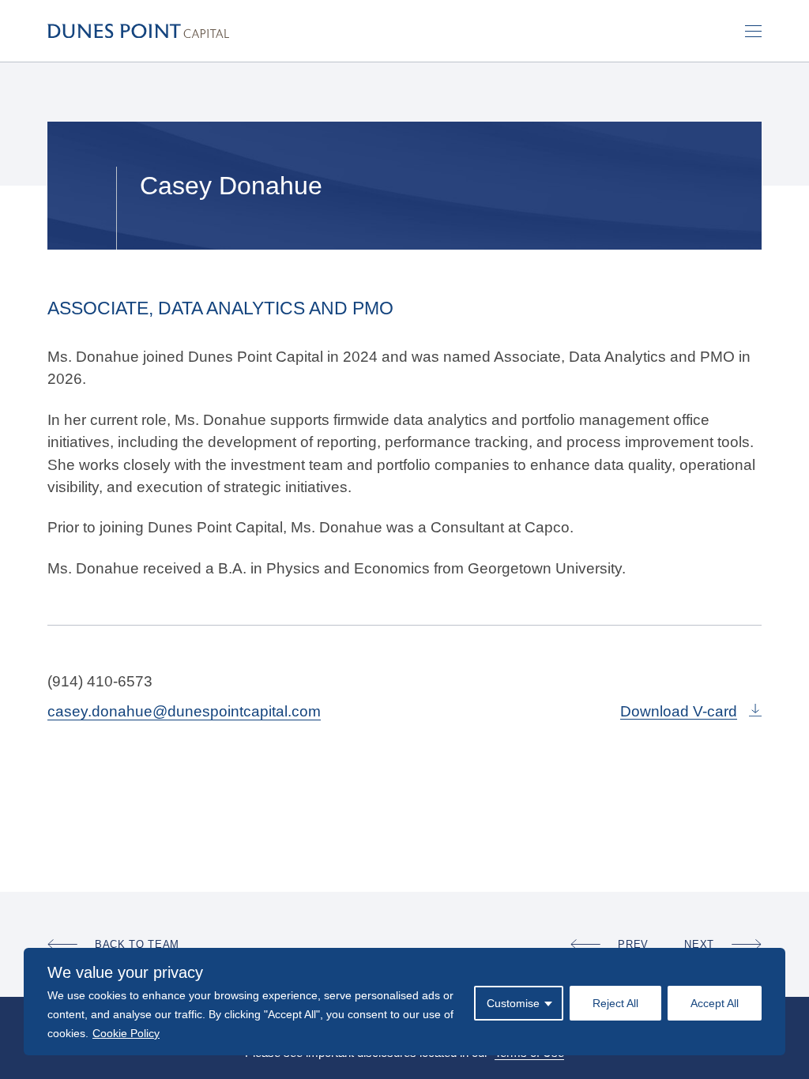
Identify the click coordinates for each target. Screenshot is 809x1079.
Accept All (714, 1003)
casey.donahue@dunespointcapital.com (184, 711)
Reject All (615, 1003)
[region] (404, 1001)
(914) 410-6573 (99, 681)
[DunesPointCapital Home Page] (138, 31)
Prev (633, 944)
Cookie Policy (126, 1033)
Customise (513, 1003)
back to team (137, 944)
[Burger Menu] (753, 31)
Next (699, 944)
